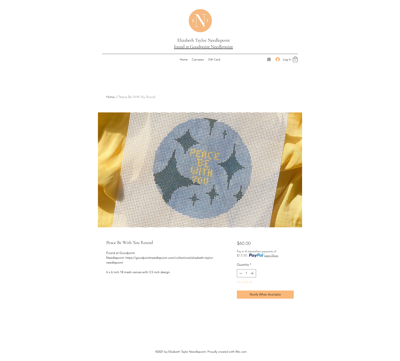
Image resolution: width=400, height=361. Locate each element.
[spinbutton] (246, 273)
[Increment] (252, 273)
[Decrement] (240, 273)
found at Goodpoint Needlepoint (203, 46)
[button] (295, 59)
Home (110, 96)
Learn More (271, 255)
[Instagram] (269, 59)
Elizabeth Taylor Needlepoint (203, 40)
